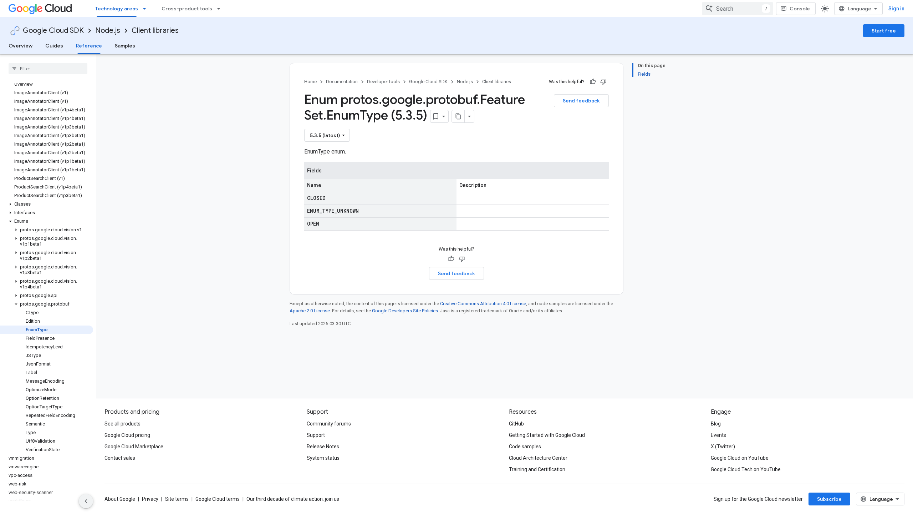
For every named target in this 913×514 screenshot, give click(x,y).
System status (323, 458)
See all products (122, 424)
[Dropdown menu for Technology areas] (146, 8)
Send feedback (581, 100)
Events (718, 435)
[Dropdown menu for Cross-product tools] (220, 8)
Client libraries (155, 30)
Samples (125, 45)
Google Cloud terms (217, 499)
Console (800, 8)
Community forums (329, 424)
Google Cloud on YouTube (740, 458)
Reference (89, 45)
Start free (884, 30)
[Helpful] (592, 81)
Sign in (896, 8)
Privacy (150, 499)
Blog (716, 424)
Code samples (525, 446)
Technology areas (116, 8)
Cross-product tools (187, 8)
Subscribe (829, 499)
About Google (119, 499)
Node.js (107, 30)
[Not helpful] (603, 81)
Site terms (177, 499)
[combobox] (737, 8)
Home (310, 81)
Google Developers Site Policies (405, 310)
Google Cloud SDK (53, 30)
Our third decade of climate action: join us (292, 499)
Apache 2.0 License (310, 310)
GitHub (516, 424)
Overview (20, 45)
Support (316, 435)
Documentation (342, 81)
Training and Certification (537, 469)
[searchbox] (48, 68)
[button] (46, 204)
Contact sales (119, 458)
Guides (54, 45)
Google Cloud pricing (127, 435)
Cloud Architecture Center (538, 458)
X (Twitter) (723, 446)
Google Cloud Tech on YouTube (746, 469)
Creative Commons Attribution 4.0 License (483, 303)
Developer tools (383, 81)
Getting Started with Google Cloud (547, 435)
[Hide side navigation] (86, 501)
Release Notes (323, 446)
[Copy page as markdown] (458, 116)
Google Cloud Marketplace (133, 446)
